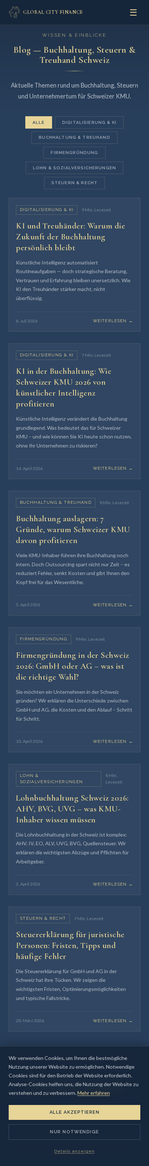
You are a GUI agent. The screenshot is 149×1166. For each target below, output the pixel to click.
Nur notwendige (74, 1131)
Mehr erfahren (93, 1093)
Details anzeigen (74, 1151)
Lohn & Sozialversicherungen (74, 167)
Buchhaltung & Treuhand (74, 137)
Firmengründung (74, 152)
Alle (39, 122)
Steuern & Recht (74, 182)
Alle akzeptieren (75, 1112)
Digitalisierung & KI (89, 122)
